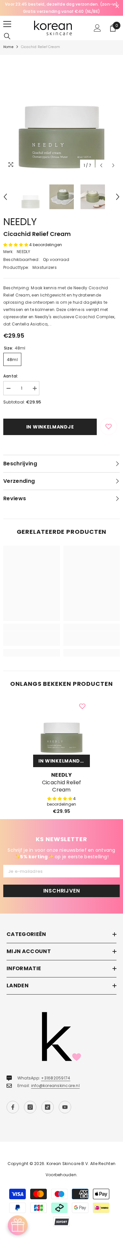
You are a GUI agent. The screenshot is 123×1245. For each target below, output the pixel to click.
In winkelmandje (50, 427)
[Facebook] (13, 1107)
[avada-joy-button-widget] (18, 1225)
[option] (61, 8)
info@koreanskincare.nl (55, 1085)
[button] (101, 165)
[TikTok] (47, 1107)
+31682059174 (55, 1078)
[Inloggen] (97, 28)
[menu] (7, 24)
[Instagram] (30, 1107)
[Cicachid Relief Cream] (61, 726)
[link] (31, 638)
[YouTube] (65, 1107)
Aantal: (10, 376)
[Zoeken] (7, 36)
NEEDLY (20, 222)
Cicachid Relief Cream (61, 786)
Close (117, 6)
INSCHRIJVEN (61, 891)
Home (8, 46)
